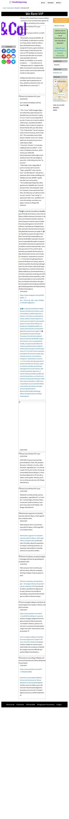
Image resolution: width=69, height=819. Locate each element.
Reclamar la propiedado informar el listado (61, 20)
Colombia (10, 8)
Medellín (17, 8)
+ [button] (55, 81)
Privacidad (31, 704)
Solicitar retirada (59, 26)
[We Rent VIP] (61, 91)
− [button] (55, 84)
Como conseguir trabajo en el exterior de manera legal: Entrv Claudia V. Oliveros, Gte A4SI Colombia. (31, 639)
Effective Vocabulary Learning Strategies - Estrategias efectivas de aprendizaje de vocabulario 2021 (32, 583)
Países (59, 2)
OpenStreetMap (57, 100)
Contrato (20, 704)
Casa (43, 2)
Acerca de (10, 704)
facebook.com (57, 73)
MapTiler (60, 99)
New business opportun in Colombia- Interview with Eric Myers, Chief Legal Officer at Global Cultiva (31, 538)
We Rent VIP (61, 94)
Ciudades (51, 2)
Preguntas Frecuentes (46, 704)
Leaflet (55, 99)
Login (59, 704)
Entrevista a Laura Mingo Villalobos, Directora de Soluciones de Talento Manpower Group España (31, 680)
